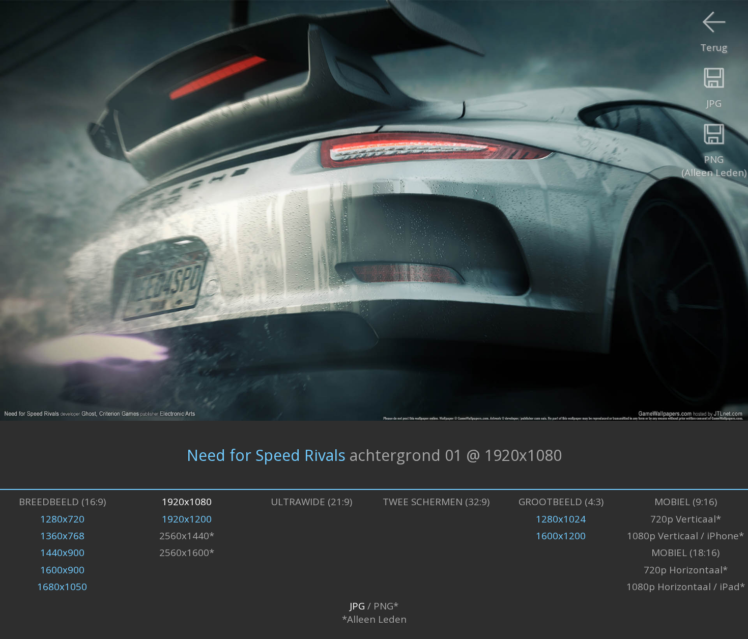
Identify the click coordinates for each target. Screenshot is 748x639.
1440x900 (62, 552)
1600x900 (62, 569)
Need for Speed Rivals (266, 454)
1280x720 (62, 519)
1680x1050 (62, 586)
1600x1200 (561, 535)
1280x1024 (561, 519)
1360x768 (62, 535)
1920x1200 (187, 519)
